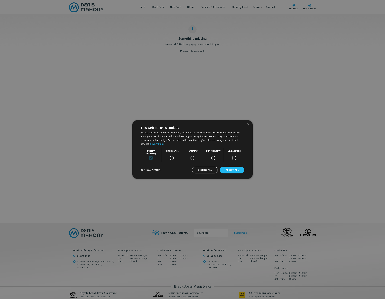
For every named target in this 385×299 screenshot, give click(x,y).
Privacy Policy (157, 143)
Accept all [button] (232, 169)
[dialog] (192, 149)
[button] (150, 170)
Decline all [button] (205, 169)
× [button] (248, 124)
